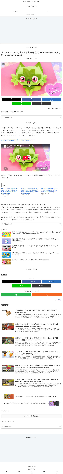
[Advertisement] (31, 30)
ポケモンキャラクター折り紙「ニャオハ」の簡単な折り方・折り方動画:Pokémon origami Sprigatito (49, 190)
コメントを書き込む (31, 416)
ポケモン (5, 274)
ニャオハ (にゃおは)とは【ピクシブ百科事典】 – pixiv (17, 140)
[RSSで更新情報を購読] (47, 294)
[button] (41, 103)
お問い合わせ (31, 469)
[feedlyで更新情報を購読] (16, 294)
